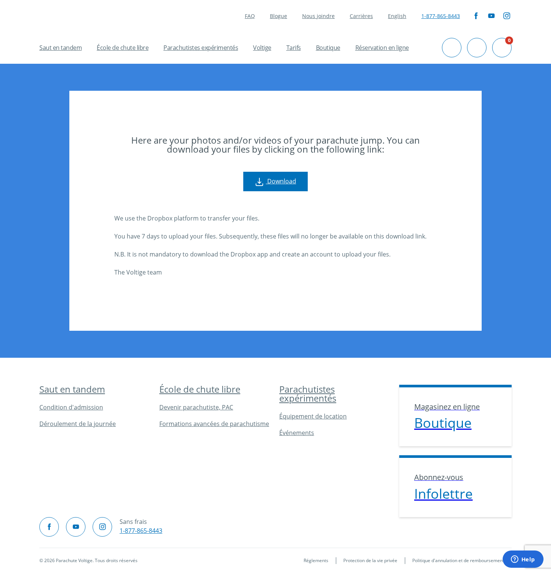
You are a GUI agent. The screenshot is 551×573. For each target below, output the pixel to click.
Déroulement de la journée (77, 424)
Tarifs (293, 48)
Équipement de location (313, 416)
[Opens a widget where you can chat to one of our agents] (523, 559)
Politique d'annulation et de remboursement (458, 560)
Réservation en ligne (382, 48)
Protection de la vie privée (370, 560)
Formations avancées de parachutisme (214, 424)
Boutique (328, 48)
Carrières (361, 16)
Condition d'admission (71, 407)
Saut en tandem (60, 48)
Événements (296, 433)
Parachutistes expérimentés (200, 48)
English (397, 16)
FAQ (250, 16)
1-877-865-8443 (440, 16)
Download (281, 181)
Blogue (278, 16)
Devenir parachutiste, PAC (196, 407)
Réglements (316, 560)
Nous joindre (318, 16)
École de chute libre (122, 48)
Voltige (262, 48)
